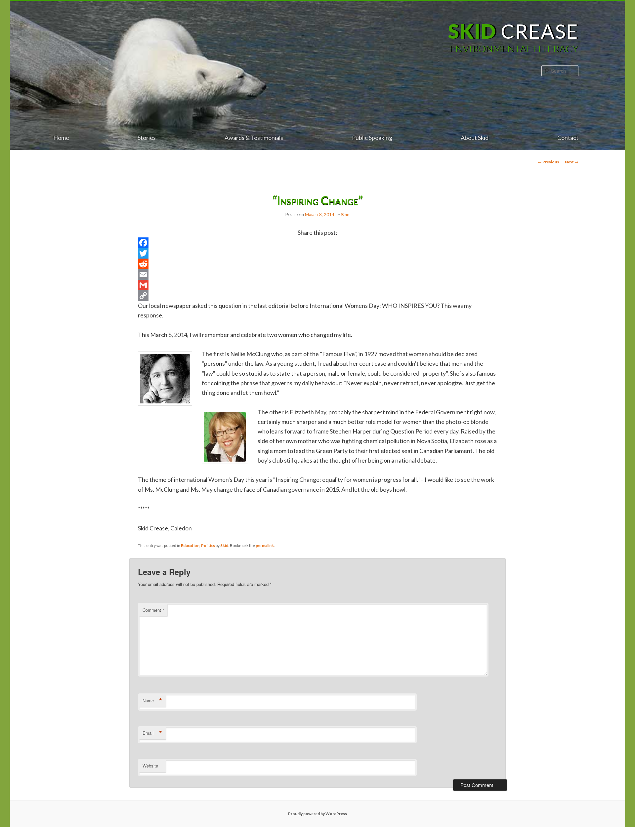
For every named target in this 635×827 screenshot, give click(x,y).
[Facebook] (317, 242)
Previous (548, 161)
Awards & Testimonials (254, 138)
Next (571, 161)
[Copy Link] (317, 295)
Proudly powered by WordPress (317, 813)
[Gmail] (317, 285)
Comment (153, 610)
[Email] (317, 274)
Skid (345, 214)
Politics (208, 545)
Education (190, 545)
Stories (147, 138)
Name (152, 700)
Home (61, 138)
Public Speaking (372, 138)
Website (150, 766)
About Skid (474, 138)
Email (152, 733)
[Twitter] (317, 253)
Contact (567, 138)
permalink (265, 545)
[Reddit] (317, 264)
